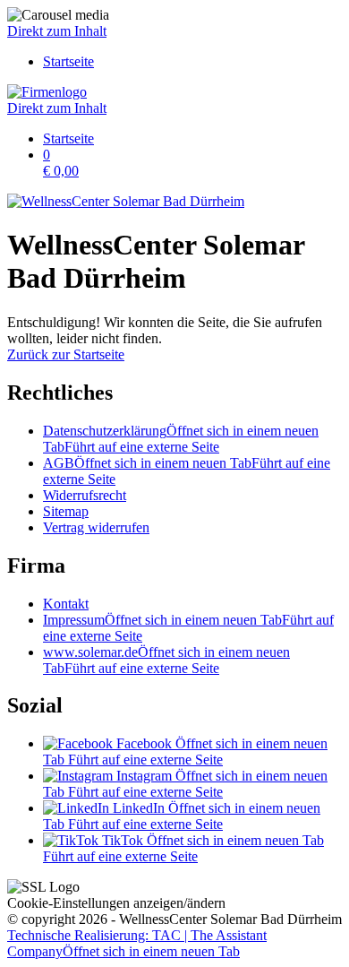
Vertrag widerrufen (96, 527)
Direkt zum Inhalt (56, 31)
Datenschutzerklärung (181, 438)
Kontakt (66, 603)
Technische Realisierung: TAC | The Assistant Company (137, 943)
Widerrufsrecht (84, 495)
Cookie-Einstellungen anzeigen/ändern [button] (116, 903)
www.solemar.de (166, 660)
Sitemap (66, 511)
